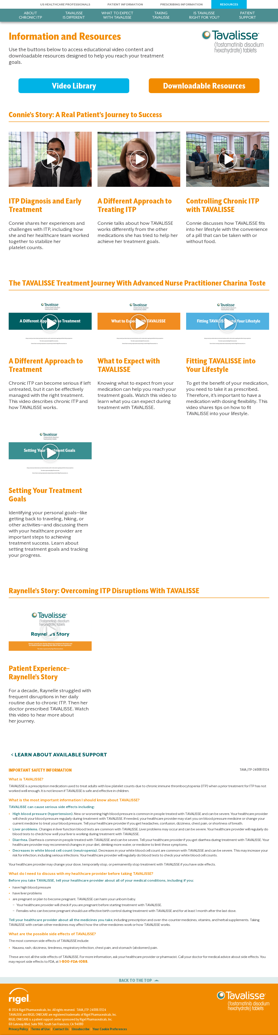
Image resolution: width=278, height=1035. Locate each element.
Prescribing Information (181, 4)
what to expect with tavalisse (117, 15)
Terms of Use (40, 1029)
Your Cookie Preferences (110, 1029)
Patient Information (125, 4)
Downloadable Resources (204, 85)
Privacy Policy (18, 1029)
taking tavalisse (161, 15)
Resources (229, 4)
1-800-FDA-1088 (73, 962)
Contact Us (61, 1029)
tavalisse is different (74, 15)
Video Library (74, 85)
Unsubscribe (80, 1029)
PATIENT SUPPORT (247, 15)
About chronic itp (30, 15)
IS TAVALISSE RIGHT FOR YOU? (204, 15)
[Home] (232, 43)
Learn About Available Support (61, 754)
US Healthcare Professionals (65, 4)
